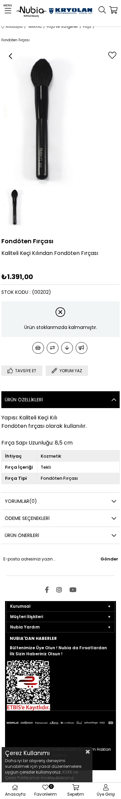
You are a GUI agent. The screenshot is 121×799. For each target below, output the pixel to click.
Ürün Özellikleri (24, 399)
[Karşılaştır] (52, 348)
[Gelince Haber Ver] (81, 348)
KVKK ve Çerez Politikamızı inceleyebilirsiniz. (41, 775)
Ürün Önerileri (22, 535)
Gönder (109, 559)
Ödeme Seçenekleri (27, 518)
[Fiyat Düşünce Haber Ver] (67, 348)
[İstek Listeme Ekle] (38, 348)
